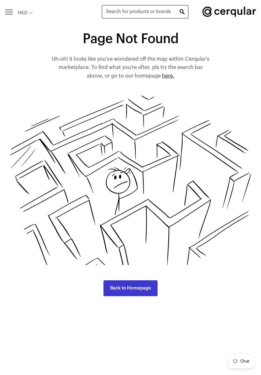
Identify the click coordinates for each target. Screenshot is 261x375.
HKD (22, 12)
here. (168, 75)
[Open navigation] (9, 11)
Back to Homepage (130, 288)
